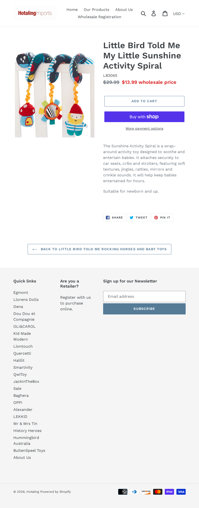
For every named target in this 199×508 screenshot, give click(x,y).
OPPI (17, 402)
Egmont (20, 292)
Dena (18, 306)
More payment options (144, 128)
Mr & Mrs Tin (25, 423)
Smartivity (23, 367)
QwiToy (20, 374)
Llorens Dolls (26, 299)
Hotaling (32, 491)
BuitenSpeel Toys (29, 450)
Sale (17, 388)
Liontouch (23, 346)
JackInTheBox (26, 381)
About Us (22, 457)
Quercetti (22, 353)
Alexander (23, 409)
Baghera (21, 395)
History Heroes (27, 430)
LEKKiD (20, 416)
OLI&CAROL (24, 326)
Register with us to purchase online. (75, 303)
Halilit (19, 360)
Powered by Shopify (55, 491)
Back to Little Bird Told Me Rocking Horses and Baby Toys (103, 249)
